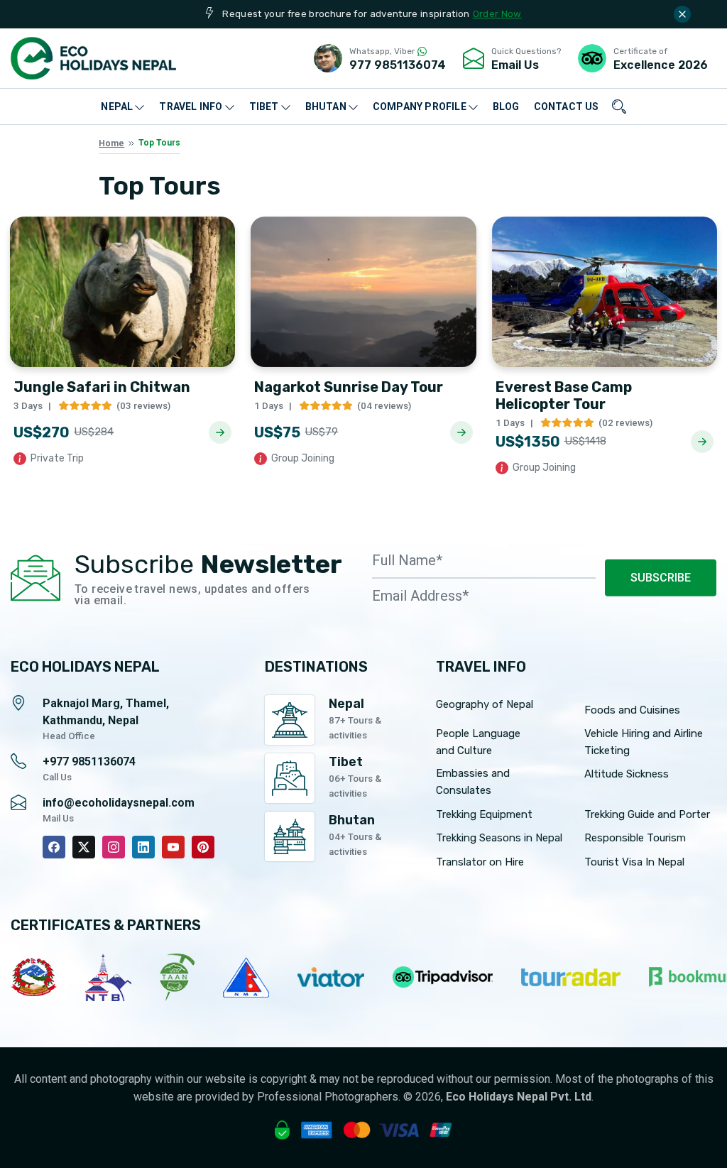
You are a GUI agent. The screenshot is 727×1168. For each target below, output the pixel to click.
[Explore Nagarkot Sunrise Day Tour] (461, 432)
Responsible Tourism (635, 837)
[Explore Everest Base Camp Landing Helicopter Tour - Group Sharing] (702, 441)
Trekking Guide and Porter (647, 814)
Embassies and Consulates (473, 782)
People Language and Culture (478, 742)
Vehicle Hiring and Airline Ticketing (643, 742)
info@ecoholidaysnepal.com (119, 802)
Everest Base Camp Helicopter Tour (564, 395)
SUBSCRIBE (660, 577)
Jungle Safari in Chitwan (101, 386)
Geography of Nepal (484, 704)
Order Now (497, 13)
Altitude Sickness (626, 774)
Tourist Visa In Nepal (634, 862)
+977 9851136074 (89, 761)
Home (111, 143)
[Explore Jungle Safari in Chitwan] (220, 432)
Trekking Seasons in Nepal (499, 837)
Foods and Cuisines (632, 710)
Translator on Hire (480, 862)
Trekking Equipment (484, 814)
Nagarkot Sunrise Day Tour (348, 386)
